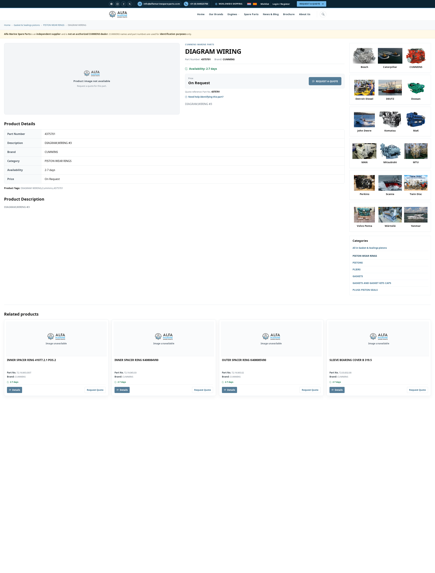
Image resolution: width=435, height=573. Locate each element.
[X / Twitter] (129, 3)
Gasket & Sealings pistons (27, 25)
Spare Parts (251, 14)
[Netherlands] (249, 4)
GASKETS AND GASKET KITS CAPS (372, 283)
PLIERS (357, 269)
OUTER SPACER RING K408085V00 (244, 360)
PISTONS (358, 262)
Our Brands (216, 14)
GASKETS (358, 276)
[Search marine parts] (323, 14)
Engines (232, 14)
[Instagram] (117, 3)
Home (201, 14)
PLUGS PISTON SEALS (365, 289)
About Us (304, 14)
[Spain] (255, 4)
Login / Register (281, 3)
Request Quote (95, 389)
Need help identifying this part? (205, 96)
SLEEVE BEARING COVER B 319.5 (350, 360)
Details (16, 389)
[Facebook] (123, 3)
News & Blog (271, 14)
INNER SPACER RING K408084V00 (136, 360)
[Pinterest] (111, 3)
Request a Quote (327, 81)
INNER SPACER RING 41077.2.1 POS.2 (31, 360)
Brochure (289, 14)
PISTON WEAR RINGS (53, 25)
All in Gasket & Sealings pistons (370, 247)
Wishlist (264, 3)
